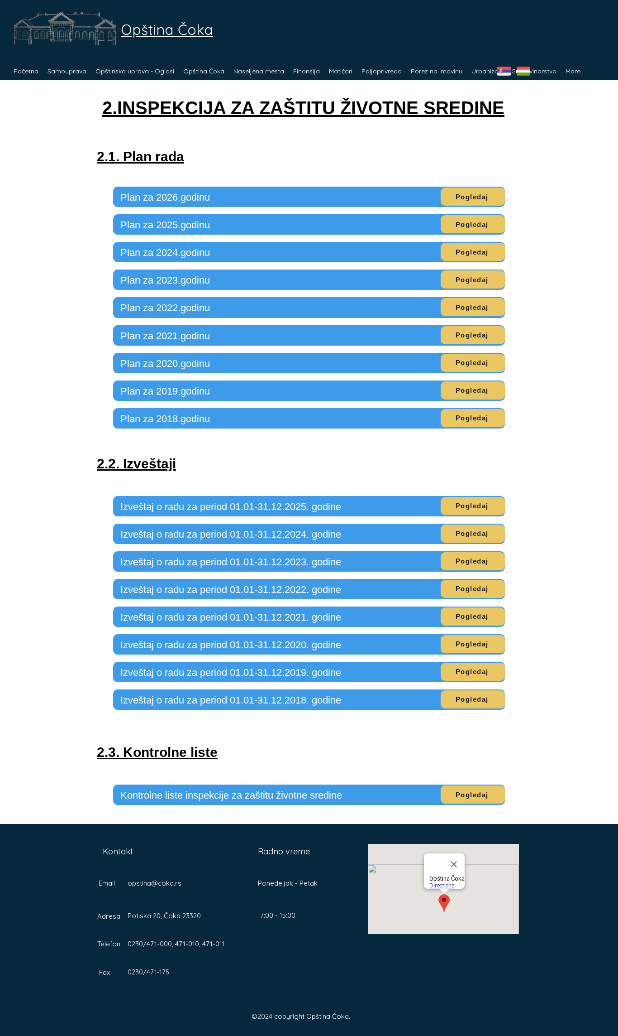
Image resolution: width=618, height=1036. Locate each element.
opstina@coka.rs (154, 883)
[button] (67, 71)
